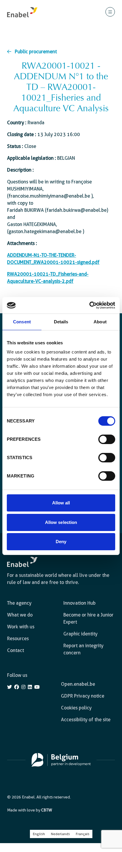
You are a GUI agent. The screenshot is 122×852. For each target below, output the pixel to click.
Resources (18, 638)
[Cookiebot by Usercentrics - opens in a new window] (89, 305)
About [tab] (100, 321)
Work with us (20, 627)
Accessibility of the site (85, 719)
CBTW (46, 810)
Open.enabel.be (78, 684)
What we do (20, 615)
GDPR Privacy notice (82, 696)
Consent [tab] (22, 321)
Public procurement (36, 51)
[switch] (106, 439)
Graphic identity (80, 634)
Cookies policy (76, 708)
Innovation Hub (79, 603)
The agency (19, 603)
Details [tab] (61, 321)
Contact (15, 650)
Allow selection (61, 522)
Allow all (61, 502)
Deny (61, 541)
